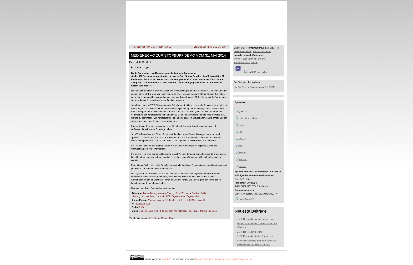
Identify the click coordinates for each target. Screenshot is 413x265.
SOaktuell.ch (171, 200)
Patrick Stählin (146, 211)
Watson (151, 200)
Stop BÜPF (166, 259)
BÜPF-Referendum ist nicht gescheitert (255, 219)
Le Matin (161, 196)
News (223, 38)
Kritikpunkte (169, 38)
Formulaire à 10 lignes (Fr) (246, 62)
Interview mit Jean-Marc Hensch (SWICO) (152, 47)
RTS (186, 200)
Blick (178, 193)
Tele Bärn (140, 203)
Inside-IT (201, 200)
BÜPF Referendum (242, 51)
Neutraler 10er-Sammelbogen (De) (249, 59)
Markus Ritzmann (208, 211)
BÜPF (150, 38)
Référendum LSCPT (262, 51)
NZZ (168, 196)
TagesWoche (192, 196)
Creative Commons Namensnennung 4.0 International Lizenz (223, 259)
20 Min (192, 200)
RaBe (141, 207)
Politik (172, 218)
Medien (164, 218)
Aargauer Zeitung (166, 193)
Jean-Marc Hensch (177, 211)
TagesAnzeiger (178, 196)
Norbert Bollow (160, 211)
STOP (134, 38)
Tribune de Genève (190, 193)
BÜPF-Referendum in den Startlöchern (255, 236)
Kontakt (206, 38)
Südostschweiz (148, 196)
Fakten (189, 38)
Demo (157, 218)
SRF (180, 200)
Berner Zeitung (150, 193)
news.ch (160, 200)
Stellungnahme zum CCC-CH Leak (210, 47)
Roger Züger (193, 211)
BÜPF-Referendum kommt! (249, 232)
